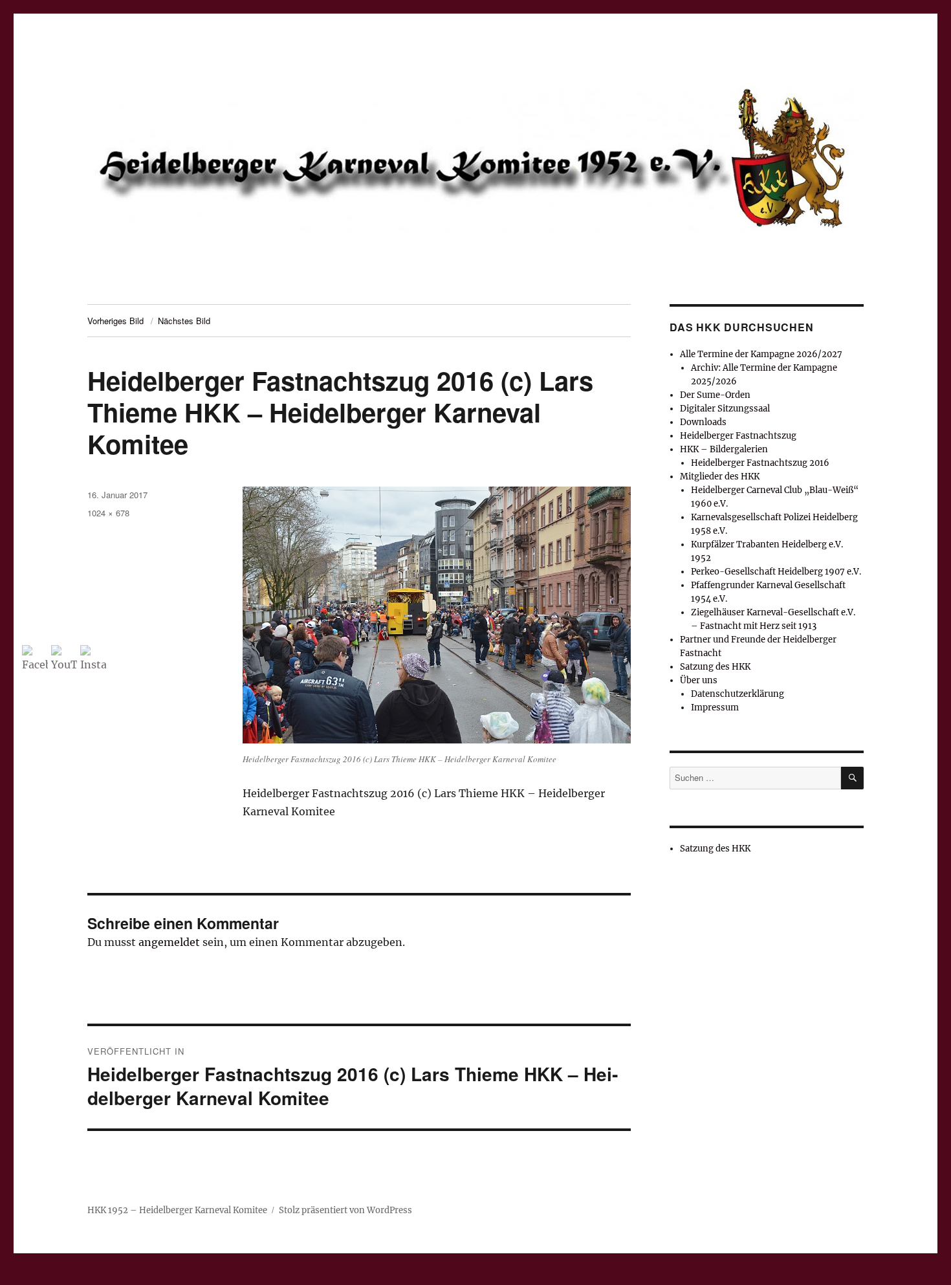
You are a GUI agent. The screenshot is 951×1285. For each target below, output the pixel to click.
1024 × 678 (108, 513)
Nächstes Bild (184, 320)
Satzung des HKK (715, 666)
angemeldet (169, 942)
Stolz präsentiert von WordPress (345, 1210)
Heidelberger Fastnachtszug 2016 (760, 462)
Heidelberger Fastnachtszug (738, 435)
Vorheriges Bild (115, 320)
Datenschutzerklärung (737, 693)
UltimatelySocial (581, 1275)
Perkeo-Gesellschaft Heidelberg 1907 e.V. (776, 571)
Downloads (703, 422)
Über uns (698, 680)
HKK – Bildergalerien (724, 449)
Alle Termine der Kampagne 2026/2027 (761, 354)
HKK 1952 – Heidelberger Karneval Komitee (177, 1210)
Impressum (715, 707)
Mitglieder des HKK (720, 476)
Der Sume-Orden (715, 395)
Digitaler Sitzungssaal (725, 408)
